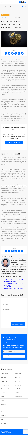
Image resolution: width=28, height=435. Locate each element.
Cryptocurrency (5, 15)
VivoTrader (18, 389)
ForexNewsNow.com (6, 432)
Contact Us (3, 392)
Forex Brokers (4, 377)
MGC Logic (17, 377)
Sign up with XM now (14, 143)
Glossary (3, 408)
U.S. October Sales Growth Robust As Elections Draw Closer (14, 280)
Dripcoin (17, 392)
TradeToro (17, 381)
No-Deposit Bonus (5, 385)
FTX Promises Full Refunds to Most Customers (13, 284)
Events (2, 400)
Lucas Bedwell (5, 17)
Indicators (3, 419)
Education (3, 404)
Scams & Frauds (5, 389)
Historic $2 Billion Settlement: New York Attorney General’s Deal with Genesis (14, 287)
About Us (3, 396)
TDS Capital (18, 385)
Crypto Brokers (5, 381)
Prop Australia (18, 396)
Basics (2, 411)
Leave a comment (17, 324)
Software (3, 415)
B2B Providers (4, 373)
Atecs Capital (18, 373)
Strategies (3, 423)
